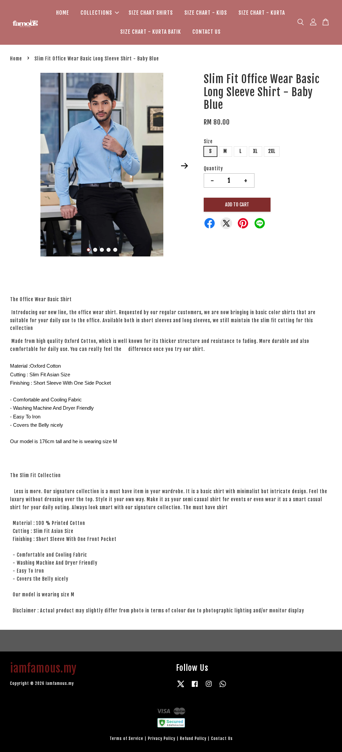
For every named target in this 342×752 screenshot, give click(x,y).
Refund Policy (193, 738)
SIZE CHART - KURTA (261, 12)
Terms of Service (126, 738)
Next (184, 166)
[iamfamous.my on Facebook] (194, 687)
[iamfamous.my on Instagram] (208, 687)
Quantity (213, 168)
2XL (271, 151)
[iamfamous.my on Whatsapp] (222, 687)
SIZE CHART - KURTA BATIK (150, 31)
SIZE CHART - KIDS (205, 12)
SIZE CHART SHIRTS (151, 12)
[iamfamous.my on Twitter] (180, 687)
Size (208, 141)
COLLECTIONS (96, 12)
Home (16, 58)
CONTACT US (206, 31)
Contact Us (222, 738)
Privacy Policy (161, 738)
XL (255, 151)
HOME (62, 12)
